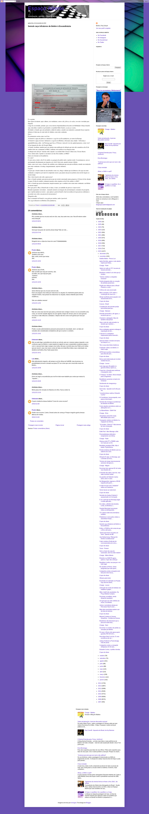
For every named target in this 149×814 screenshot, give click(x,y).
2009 (100, 696)
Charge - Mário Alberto (106, 555)
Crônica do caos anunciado (108, 290)
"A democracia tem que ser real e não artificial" (92, 755)
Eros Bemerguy (102, 158)
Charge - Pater (104, 265)
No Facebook (102, 35)
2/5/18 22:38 (35, 404)
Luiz (33, 358)
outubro (102, 655)
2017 (100, 246)
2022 (100, 232)
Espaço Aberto (46, 8)
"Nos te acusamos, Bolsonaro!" (108, 90)
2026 (100, 221)
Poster (34, 250)
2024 (100, 227)
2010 (100, 694)
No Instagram (102, 37)
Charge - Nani (104, 625)
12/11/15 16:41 (36, 352)
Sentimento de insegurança (108, 383)
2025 (100, 224)
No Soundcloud (102, 40)
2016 (100, 248)
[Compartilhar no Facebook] (67, 205)
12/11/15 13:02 (36, 333)
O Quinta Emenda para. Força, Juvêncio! (90, 739)
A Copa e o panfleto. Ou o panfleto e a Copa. (98, 792)
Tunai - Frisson (104, 548)
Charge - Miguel (104, 465)
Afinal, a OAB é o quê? (105, 171)
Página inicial (60, 425)
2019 (100, 240)
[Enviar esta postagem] (58, 205)
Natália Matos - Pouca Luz (108, 258)
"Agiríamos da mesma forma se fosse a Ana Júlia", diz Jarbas (111, 176)
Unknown (35, 339)
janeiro (102, 679)
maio (101, 669)
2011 (99, 691)
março (102, 674)
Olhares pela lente (105, 578)
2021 (100, 235)
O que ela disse (104, 326)
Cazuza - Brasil (104, 304)
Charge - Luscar (104, 363)
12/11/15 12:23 (36, 320)
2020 (100, 237)
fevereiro (102, 677)
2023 (100, 229)
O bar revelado (102, 167)
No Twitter (101, 42)
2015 (100, 251)
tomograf (73, 802)
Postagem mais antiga (83, 425)
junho (102, 666)
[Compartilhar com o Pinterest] (68, 205)
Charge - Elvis (104, 413)
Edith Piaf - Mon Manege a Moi (109, 431)
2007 (100, 702)
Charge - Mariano (105, 311)
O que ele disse (104, 301)
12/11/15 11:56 (36, 303)
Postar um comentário (36, 421)
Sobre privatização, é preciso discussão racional (92, 721)
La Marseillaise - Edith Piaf (108, 410)
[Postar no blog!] (63, 205)
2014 (100, 683)
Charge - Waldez (110, 129)
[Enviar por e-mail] (62, 205)
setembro (103, 658)
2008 (100, 699)
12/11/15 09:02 (36, 244)
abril (101, 671)
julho (101, 663)
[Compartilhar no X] (65, 205)
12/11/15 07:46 (36, 232)
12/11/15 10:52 (36, 261)
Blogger (88, 802)
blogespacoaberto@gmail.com (105, 204)
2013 (100, 686)
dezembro (103, 253)
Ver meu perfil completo (103, 28)
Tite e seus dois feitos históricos (109, 345)
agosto (102, 661)
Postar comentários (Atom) (41, 428)
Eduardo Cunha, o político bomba (110, 649)
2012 (100, 688)
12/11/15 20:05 (36, 381)
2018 (100, 243)
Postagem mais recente (35, 425)
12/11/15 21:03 (36, 392)
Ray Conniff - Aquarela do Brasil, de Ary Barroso (99, 730)
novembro (103, 256)
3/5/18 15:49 (35, 417)
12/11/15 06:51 (36, 221)
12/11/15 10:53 (36, 282)
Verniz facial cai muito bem (108, 490)
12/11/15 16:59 (36, 367)
